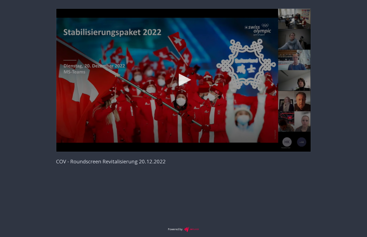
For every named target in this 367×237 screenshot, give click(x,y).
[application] (183, 80)
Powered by (175, 229)
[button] (183, 79)
